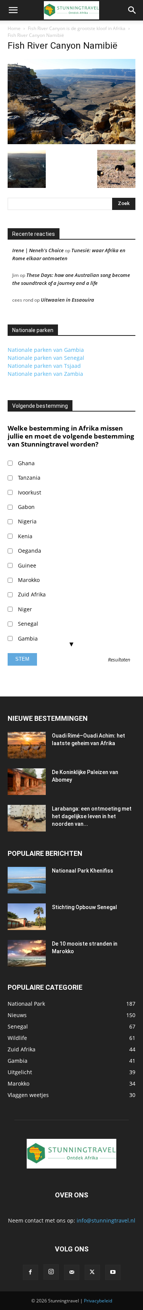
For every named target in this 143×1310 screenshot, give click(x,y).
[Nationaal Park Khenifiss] (27, 880)
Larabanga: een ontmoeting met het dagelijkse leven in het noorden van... (92, 816)
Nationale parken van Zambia (45, 373)
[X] (92, 1272)
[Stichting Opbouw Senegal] (27, 916)
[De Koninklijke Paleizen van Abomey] (27, 781)
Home (14, 28)
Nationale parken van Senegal (46, 357)
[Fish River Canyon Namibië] (71, 142)
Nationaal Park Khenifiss (82, 871)
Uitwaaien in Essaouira (67, 299)
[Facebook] (30, 1272)
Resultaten (119, 660)
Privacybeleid (98, 1300)
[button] (13, 10)
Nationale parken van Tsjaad (44, 365)
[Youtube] (113, 1272)
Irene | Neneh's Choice (38, 250)
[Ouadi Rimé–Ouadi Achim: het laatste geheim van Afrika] (27, 745)
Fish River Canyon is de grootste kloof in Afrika (76, 28)
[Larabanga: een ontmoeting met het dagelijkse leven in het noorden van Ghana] (27, 818)
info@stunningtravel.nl (106, 1220)
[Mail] (71, 1272)
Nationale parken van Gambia (46, 349)
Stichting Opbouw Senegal (84, 907)
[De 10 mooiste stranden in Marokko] (27, 953)
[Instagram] (51, 1272)
